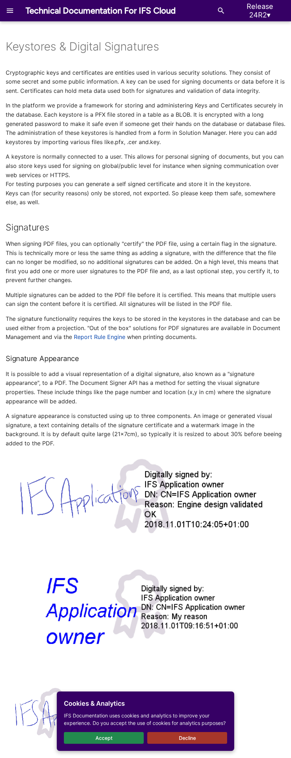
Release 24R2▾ (260, 10)
